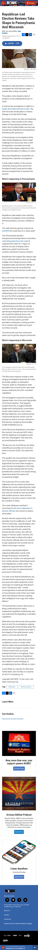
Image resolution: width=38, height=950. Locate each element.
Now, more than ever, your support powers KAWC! (19, 762)
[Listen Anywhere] (19, 852)
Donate (31, 3)
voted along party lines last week (15, 241)
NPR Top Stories (26, 687)
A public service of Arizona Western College (18, 923)
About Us (7, 910)
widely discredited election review (15, 109)
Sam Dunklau (8, 714)
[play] (3, 947)
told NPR (5, 231)
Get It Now (19, 877)
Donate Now (19, 768)
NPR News (12, 687)
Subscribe (19, 832)
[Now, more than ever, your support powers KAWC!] (19, 743)
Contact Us (7, 919)
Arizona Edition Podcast (19, 814)
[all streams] (35, 947)
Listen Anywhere (19, 868)
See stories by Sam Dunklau (12, 719)
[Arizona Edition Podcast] (19, 793)
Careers (6, 915)
